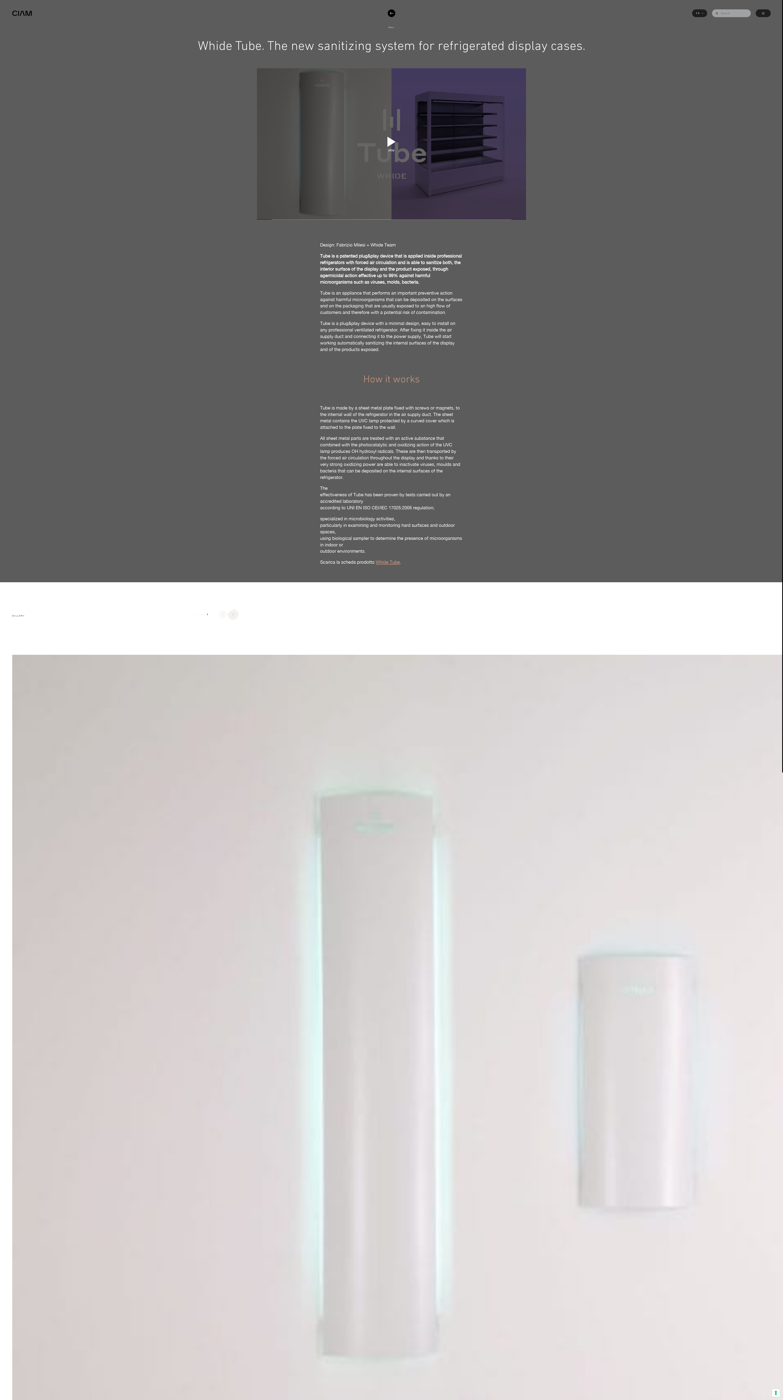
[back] (391, 13)
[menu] (763, 13)
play (391, 150)
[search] (717, 13)
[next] (233, 614)
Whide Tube (388, 562)
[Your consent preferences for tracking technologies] (776, 1393)
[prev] (223, 614)
